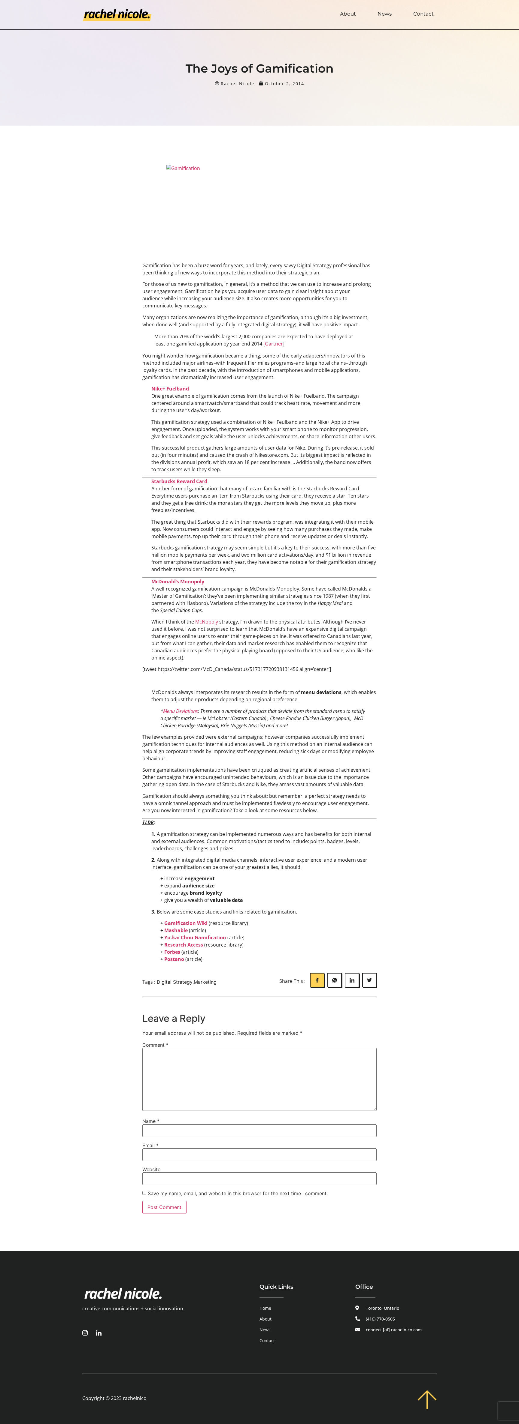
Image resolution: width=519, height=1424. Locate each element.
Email (150, 1145)
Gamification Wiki (186, 923)
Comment (155, 1045)
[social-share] (317, 980)
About (348, 14)
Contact (423, 14)
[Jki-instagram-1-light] (85, 1333)
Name (150, 1121)
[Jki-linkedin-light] (99, 1333)
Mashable (176, 930)
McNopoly (206, 621)
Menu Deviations (180, 711)
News (385, 14)
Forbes (172, 952)
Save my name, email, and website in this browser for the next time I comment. (238, 1193)
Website (151, 1169)
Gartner (274, 343)
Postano (174, 959)
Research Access (183, 944)
